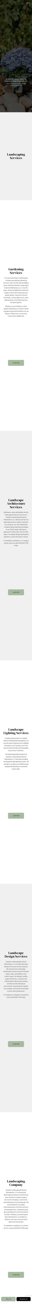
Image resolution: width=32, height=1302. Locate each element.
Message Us (24, 1299)
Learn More (16, 363)
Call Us (8, 1299)
